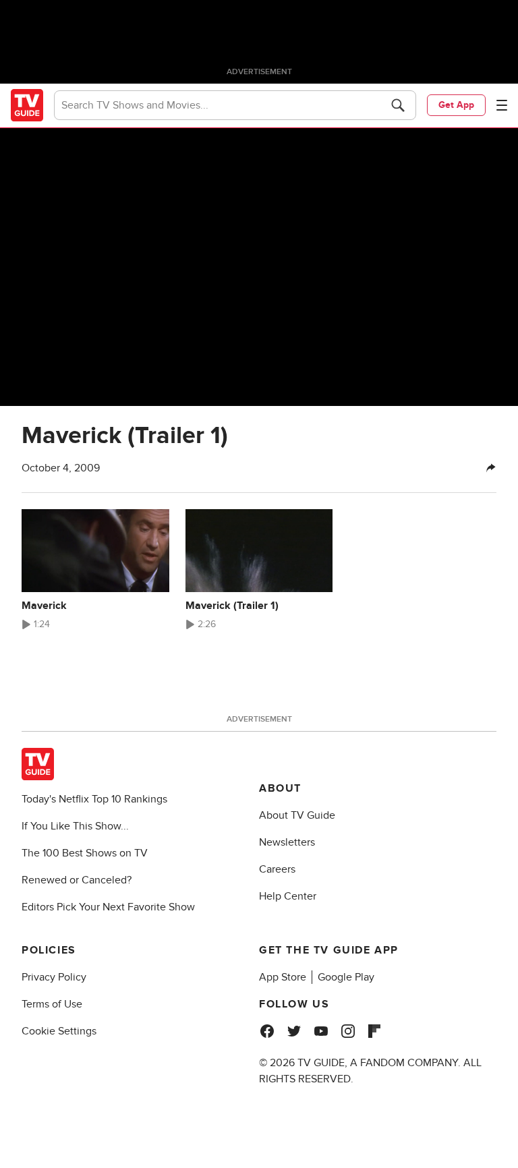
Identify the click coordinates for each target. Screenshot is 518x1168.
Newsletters (287, 842)
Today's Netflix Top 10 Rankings (94, 799)
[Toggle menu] (501, 105)
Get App (456, 105)
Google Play (346, 977)
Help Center (287, 896)
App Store (282, 977)
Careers (277, 869)
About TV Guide (297, 815)
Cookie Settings (59, 1031)
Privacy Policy (54, 977)
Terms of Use (52, 1004)
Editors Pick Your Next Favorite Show (108, 907)
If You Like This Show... (75, 826)
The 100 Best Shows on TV (85, 853)
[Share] (491, 468)
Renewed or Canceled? (77, 880)
